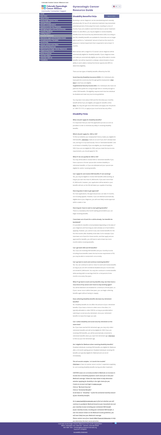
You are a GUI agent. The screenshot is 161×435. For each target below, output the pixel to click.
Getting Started (45, 22)
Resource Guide (83, 10)
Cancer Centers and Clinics (49, 44)
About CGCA (44, 18)
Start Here (43, 16)
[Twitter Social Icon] (116, 423)
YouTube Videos (45, 55)
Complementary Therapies (49, 40)
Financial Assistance (47, 36)
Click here (76, 364)
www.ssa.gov (97, 384)
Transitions (44, 60)
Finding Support (45, 33)
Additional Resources (47, 51)
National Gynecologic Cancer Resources (53, 49)
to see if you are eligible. (83, 83)
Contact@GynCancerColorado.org (85, 427)
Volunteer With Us (46, 58)
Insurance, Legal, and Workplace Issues (53, 38)
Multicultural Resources (48, 47)
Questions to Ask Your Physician (50, 27)
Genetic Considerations (48, 25)
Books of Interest (46, 53)
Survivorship (44, 42)
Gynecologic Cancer (86, 6)
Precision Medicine (46, 31)
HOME (42, 14)
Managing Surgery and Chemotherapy (53, 29)
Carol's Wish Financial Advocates (100, 418)
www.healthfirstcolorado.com (86, 401)
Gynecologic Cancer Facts (49, 20)
